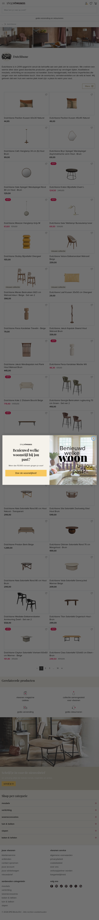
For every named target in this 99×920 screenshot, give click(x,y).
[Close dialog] (93, 438)
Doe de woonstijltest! (26, 473)
